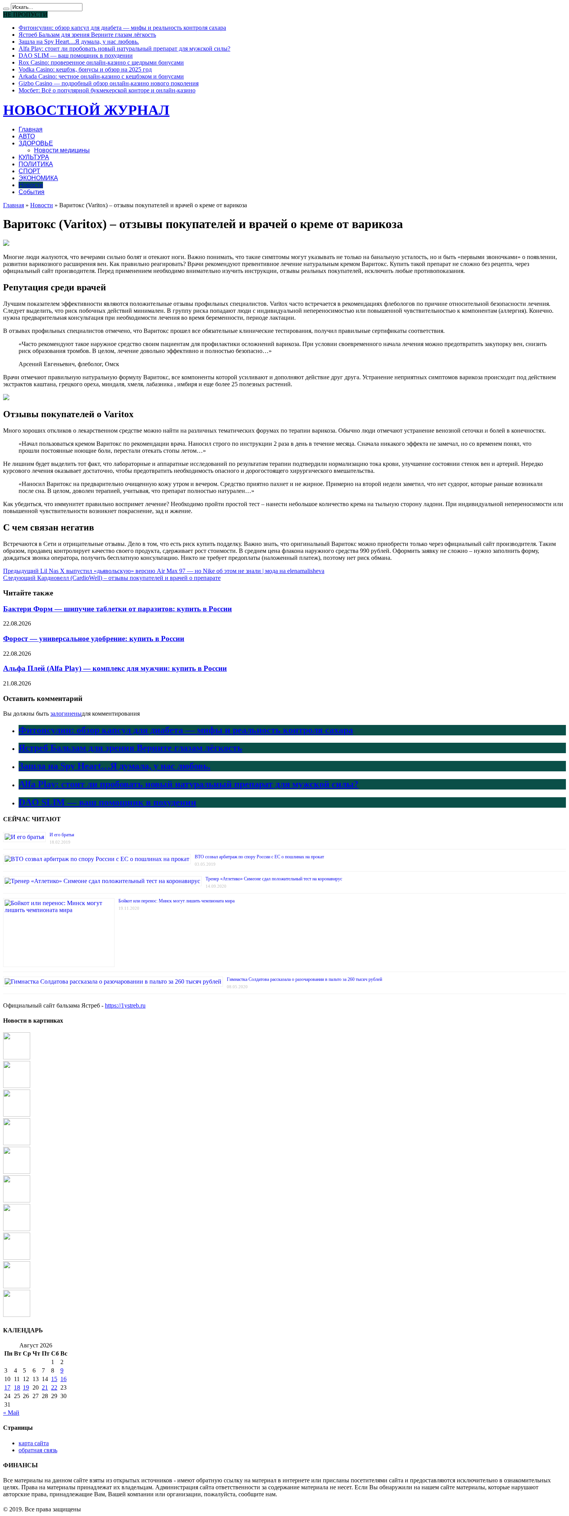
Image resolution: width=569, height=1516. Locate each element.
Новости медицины (62, 150)
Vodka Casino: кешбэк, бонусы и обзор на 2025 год (85, 69)
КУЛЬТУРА (34, 157)
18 (17, 1387)
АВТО (27, 136)
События (32, 192)
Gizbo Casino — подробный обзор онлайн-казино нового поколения (109, 83)
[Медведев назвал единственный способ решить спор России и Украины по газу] (16, 1257)
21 (45, 1387)
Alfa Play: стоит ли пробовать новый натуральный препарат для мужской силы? (124, 48)
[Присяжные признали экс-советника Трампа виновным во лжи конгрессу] (16, 1086)
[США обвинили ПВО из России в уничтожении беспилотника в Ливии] (16, 1143)
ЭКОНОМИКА (38, 178)
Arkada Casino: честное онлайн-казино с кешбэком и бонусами (101, 76)
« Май (11, 1412)
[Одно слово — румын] (16, 1229)
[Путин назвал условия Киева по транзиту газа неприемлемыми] (16, 1171)
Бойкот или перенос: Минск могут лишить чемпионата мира (176, 901)
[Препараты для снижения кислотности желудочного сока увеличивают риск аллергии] (16, 1057)
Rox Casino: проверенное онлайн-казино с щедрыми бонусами (101, 62)
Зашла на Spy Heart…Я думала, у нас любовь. (79, 41)
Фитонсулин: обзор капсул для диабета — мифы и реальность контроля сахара (122, 27)
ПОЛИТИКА (36, 164)
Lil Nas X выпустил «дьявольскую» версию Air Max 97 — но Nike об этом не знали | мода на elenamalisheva (163, 571)
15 (54, 1379)
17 (7, 1387)
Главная (31, 129)
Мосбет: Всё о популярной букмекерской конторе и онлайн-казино (107, 90)
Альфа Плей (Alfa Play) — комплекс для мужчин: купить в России (115, 668)
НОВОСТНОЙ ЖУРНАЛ (86, 110)
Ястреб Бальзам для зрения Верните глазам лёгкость (87, 34)
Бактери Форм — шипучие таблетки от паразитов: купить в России (117, 609)
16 (63, 1379)
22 (54, 1387)
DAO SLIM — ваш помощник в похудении (76, 55)
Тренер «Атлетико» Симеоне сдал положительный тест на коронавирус (274, 879)
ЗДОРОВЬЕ (36, 143)
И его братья (62, 834)
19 (26, 1387)
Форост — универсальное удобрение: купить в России (93, 638)
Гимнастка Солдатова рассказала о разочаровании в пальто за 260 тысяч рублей (304, 979)
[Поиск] (6, 9)
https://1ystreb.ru (125, 1005)
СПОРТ (29, 171)
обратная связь (38, 1450)
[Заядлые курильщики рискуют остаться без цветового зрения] (16, 1314)
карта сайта (34, 1443)
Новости (31, 185)
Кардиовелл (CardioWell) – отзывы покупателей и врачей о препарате (112, 578)
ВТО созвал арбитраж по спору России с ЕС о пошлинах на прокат (259, 856)
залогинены (66, 713)
